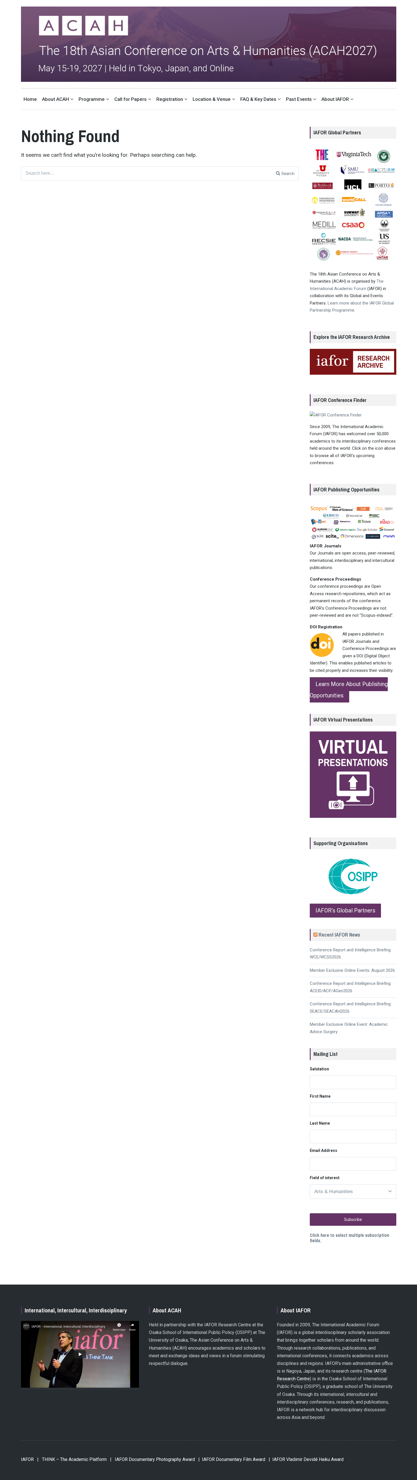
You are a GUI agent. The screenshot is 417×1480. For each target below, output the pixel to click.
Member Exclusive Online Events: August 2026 (352, 970)
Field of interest (325, 1177)
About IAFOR (335, 99)
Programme (92, 99)
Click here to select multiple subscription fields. (349, 1238)
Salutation (319, 1069)
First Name (320, 1096)
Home (30, 99)
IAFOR (27, 1459)
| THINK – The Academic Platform (72, 1459)
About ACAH (55, 99)
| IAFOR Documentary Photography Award (152, 1459)
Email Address (323, 1150)
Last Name (320, 1123)
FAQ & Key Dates (258, 99)
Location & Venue (212, 99)
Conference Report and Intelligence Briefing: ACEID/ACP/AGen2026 (350, 987)
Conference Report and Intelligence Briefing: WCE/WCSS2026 (350, 953)
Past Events (299, 99)
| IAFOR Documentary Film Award (231, 1459)
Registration (169, 99)
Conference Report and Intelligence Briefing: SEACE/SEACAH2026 (350, 1007)
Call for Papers (130, 99)
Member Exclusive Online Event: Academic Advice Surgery (349, 1028)
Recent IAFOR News (339, 934)
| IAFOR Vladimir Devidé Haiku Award (306, 1459)
